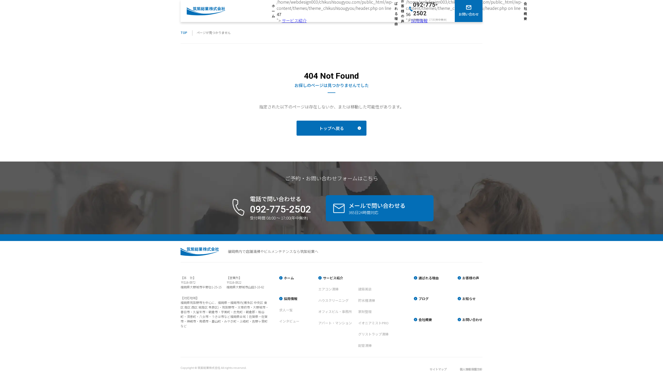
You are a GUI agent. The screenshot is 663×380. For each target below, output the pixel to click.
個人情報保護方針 (471, 369)
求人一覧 (286, 310)
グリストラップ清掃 (373, 334)
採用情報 (290, 298)
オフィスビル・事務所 (335, 311)
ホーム (273, 10)
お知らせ (469, 298)
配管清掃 (365, 345)
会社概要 (525, 11)
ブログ (424, 298)
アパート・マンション (335, 322)
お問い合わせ (472, 319)
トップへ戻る (331, 128)
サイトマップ (438, 369)
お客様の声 (402, 11)
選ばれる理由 (396, 11)
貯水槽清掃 (366, 300)
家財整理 (365, 311)
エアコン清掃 (328, 289)
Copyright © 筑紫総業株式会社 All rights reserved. (214, 368)
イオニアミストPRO (373, 322)
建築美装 (365, 289)
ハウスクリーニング (333, 300)
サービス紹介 (294, 20)
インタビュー (289, 321)
